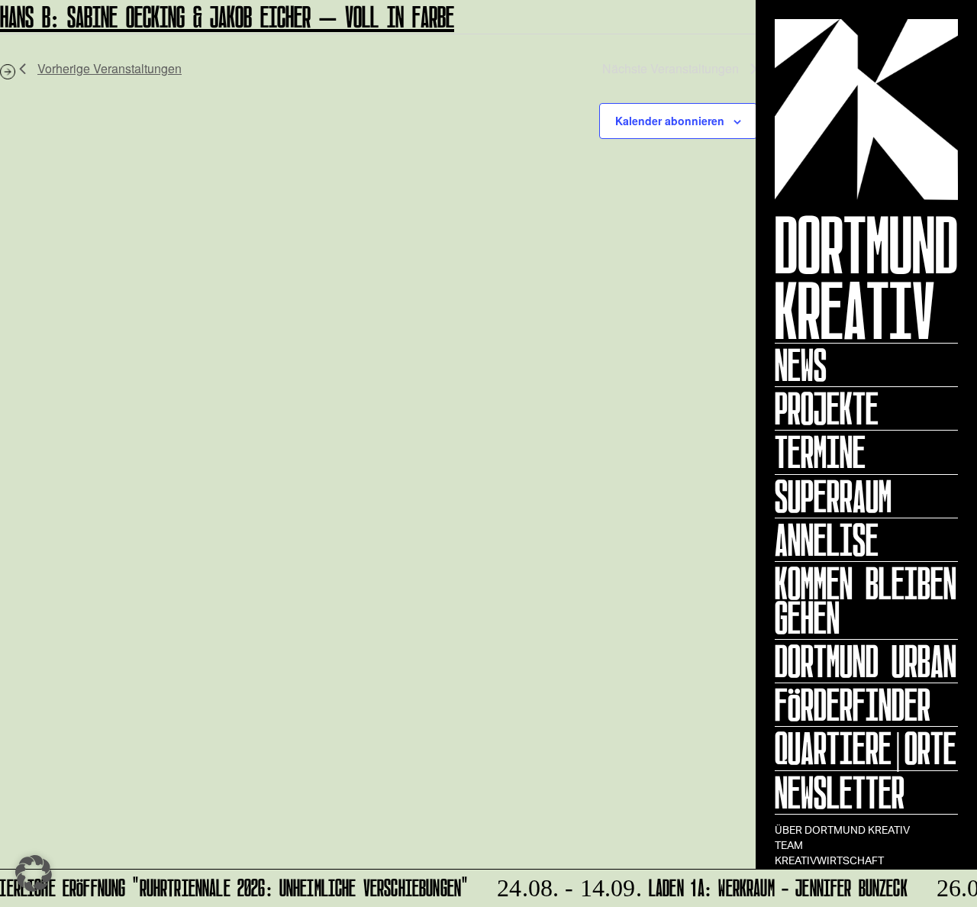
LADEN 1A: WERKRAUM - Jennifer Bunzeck (696, 885)
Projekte (827, 408)
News (801, 365)
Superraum (833, 496)
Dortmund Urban (865, 661)
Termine (820, 452)
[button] (33, 873)
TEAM (789, 844)
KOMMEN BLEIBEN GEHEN (865, 600)
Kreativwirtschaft (829, 860)
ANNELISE (827, 539)
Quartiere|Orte (865, 748)
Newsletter (839, 792)
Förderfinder (852, 704)
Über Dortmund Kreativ (842, 829)
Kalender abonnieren (669, 120)
